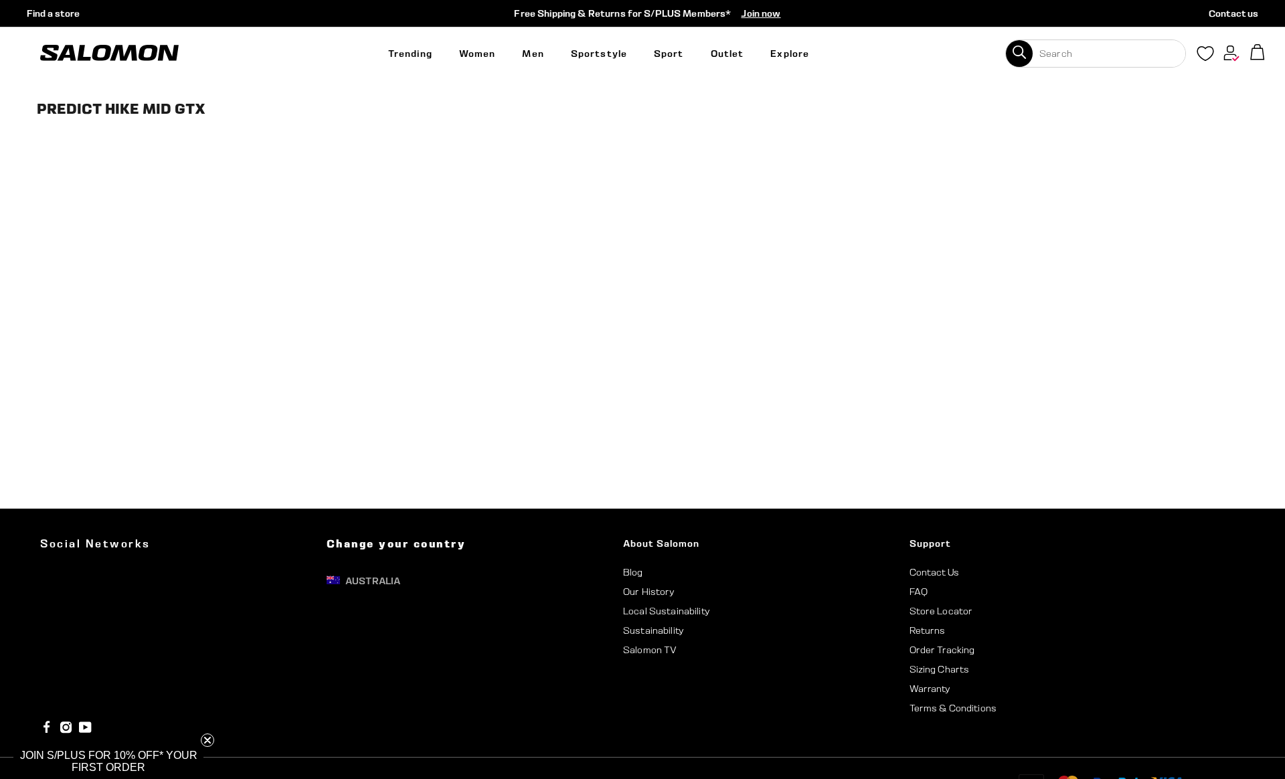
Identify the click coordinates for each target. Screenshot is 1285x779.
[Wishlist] (1205, 56)
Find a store (53, 13)
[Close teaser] (207, 740)
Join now (760, 13)
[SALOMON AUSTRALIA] (109, 53)
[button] (108, 761)
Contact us (1233, 13)
